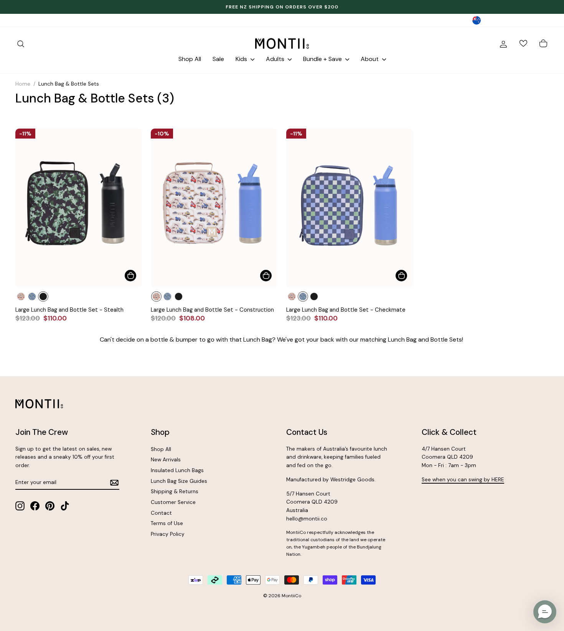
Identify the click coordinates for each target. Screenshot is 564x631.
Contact (161, 513)
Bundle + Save (323, 59)
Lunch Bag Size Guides (179, 481)
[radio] (21, 296)
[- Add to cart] (130, 275)
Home (22, 84)
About (370, 59)
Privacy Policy (168, 534)
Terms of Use (167, 523)
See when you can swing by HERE (463, 479)
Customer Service (173, 502)
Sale (218, 59)
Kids (242, 59)
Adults (276, 59)
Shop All (189, 59)
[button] (544, 611)
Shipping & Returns (174, 491)
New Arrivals (166, 459)
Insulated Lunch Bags (177, 470)
